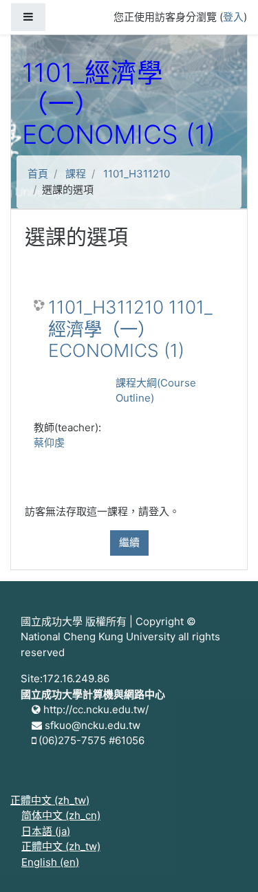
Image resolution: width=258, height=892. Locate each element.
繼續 (129, 542)
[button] (227, 862)
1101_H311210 (136, 173)
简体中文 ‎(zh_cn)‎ (60, 815)
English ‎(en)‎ (50, 862)
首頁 (38, 173)
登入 (233, 16)
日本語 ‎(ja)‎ (45, 831)
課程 (75, 173)
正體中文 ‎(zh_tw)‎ (49, 800)
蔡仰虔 (49, 442)
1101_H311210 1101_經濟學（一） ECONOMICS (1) (130, 328)
